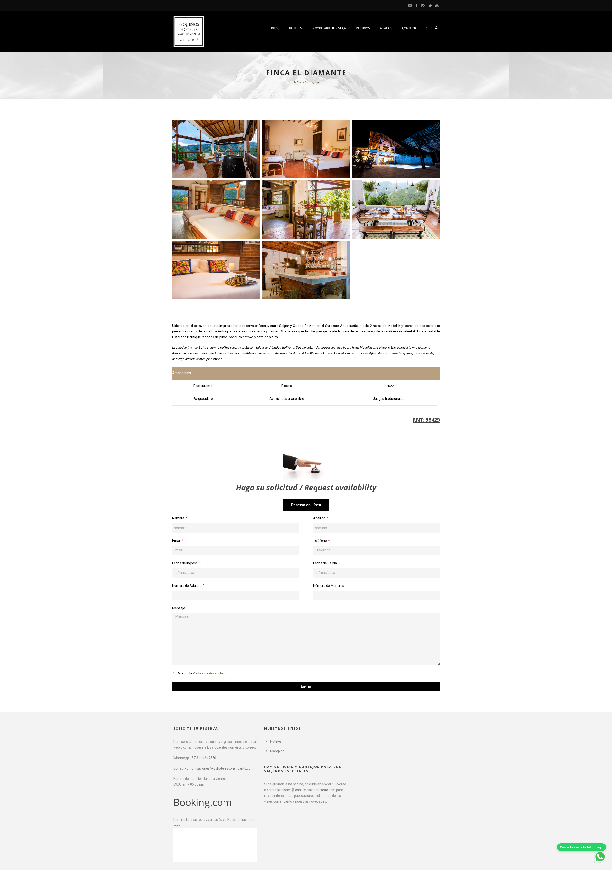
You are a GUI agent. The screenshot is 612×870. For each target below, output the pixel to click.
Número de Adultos (187, 585)
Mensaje (178, 608)
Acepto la (201, 673)
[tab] (306, 505)
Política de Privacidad (209, 673)
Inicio (275, 28)
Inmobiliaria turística (329, 28)
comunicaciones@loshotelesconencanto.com (219, 768)
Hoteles (295, 28)
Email (176, 541)
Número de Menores (328, 585)
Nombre (178, 518)
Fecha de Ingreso (185, 563)
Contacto (409, 28)
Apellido (319, 518)
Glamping (277, 751)
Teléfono (320, 541)
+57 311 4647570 (203, 758)
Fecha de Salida (325, 563)
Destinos (363, 28)
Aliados (386, 28)
